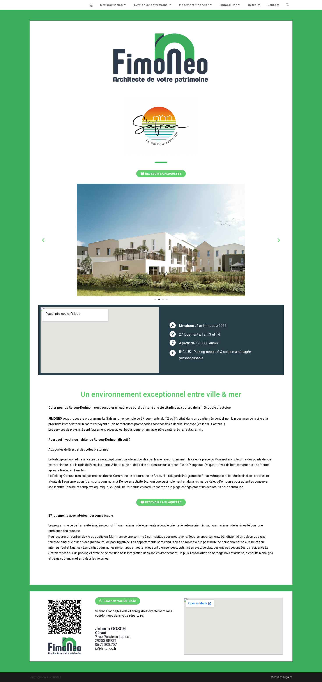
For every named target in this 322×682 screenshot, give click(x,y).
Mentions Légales (281, 677)
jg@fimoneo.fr (105, 648)
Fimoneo (40, 4)
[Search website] (287, 5)
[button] (161, 173)
